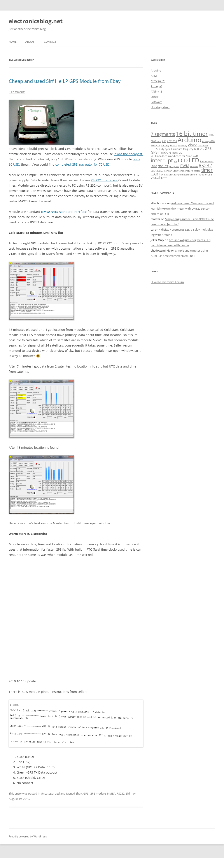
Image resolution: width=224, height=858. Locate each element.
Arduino (156, 70)
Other (154, 97)
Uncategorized (50, 793)
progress (174, 166)
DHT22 (154, 149)
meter (163, 165)
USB (209, 174)
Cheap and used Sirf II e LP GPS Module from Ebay (65, 81)
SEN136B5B (157, 170)
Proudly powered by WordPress (28, 836)
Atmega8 (156, 86)
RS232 (120, 793)
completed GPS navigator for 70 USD (82, 164)
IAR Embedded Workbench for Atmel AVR (174, 156)
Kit (175, 161)
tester (197, 170)
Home (13, 42)
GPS (86, 793)
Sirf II (129, 793)
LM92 (154, 166)
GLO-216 (199, 149)
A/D (164, 141)
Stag (175, 170)
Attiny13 (155, 145)
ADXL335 (172, 141)
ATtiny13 (156, 91)
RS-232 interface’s (104, 180)
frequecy (188, 149)
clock (192, 144)
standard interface (64, 212)
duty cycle (164, 149)
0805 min (156, 141)
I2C (180, 152)
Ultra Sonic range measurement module (183, 174)
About (29, 42)
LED (194, 160)
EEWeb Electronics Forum (167, 282)
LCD (183, 160)
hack (175, 152)
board (173, 145)
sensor (168, 170)
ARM (154, 76)
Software (156, 102)
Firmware (176, 149)
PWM (184, 165)
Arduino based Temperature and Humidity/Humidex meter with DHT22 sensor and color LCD (182, 208)
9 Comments (17, 92)
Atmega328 (158, 81)
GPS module (98, 793)
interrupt (162, 160)
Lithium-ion (207, 161)
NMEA (111, 793)
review (194, 166)
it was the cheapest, (128, 154)
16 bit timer (192, 134)
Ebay (79, 793)
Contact (50, 42)
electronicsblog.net (36, 21)
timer (207, 170)
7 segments (163, 134)
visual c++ (159, 177)
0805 (211, 135)
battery (165, 145)
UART (155, 174)
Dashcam (203, 145)
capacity (182, 145)
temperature (185, 170)
